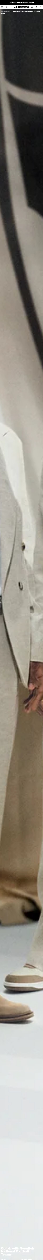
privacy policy (28, 640)
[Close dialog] (41, 618)
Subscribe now (27, 638)
